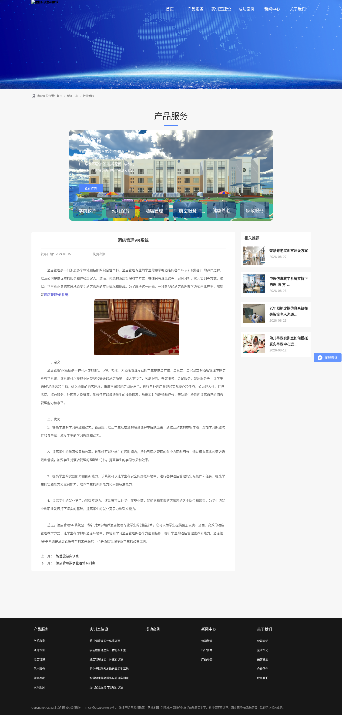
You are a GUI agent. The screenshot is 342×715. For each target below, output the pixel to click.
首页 (170, 9)
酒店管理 (39, 659)
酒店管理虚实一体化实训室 (106, 659)
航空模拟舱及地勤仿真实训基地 (109, 669)
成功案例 (247, 9)
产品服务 (195, 9)
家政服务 (39, 687)
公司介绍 (262, 641)
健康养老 (39, 678)
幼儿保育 (39, 650)
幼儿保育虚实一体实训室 (105, 641)
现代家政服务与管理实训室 (106, 687)
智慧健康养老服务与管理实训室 (109, 678)
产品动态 (206, 659)
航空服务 (39, 669)
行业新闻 (88, 96)
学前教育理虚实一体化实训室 (108, 650)
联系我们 (262, 678)
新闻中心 (272, 9)
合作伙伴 (262, 669)
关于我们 (298, 9)
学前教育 (39, 641)
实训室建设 (221, 9)
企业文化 (262, 650)
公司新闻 (206, 641)
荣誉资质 (262, 659)
